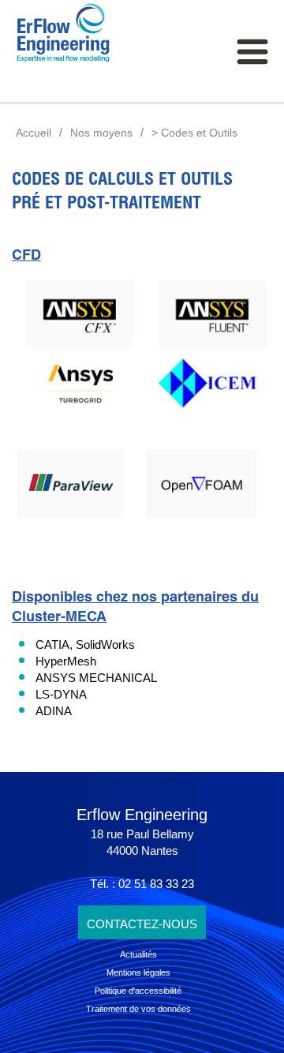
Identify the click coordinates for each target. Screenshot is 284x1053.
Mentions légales (138, 972)
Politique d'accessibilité (138, 990)
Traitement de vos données (138, 1009)
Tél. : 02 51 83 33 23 (142, 883)
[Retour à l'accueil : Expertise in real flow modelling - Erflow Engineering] (55, 33)
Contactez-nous (142, 924)
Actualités (138, 954)
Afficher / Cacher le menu (252, 52)
